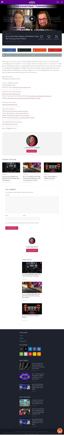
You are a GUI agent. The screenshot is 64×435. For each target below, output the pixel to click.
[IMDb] (34, 354)
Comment (7, 195)
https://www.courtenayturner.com (11, 94)
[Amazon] (39, 354)
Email (24, 215)
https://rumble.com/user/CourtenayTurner (18, 115)
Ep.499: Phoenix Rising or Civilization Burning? (50, 177)
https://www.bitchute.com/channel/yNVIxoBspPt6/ (21, 117)
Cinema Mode (56, 39)
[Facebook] (34, 349)
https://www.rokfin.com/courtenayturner (17, 111)
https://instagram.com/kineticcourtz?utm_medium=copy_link (24, 98)
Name (6, 215)
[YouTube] (30, 354)
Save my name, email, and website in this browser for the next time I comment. (23, 223)
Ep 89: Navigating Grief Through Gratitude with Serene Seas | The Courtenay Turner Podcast (38, 366)
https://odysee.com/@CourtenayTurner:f (17, 113)
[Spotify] (21, 354)
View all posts (31, 151)
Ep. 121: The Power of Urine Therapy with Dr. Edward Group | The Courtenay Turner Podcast (38, 376)
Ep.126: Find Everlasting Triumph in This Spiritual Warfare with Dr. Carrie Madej (37, 387)
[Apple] (26, 354)
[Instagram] (26, 349)
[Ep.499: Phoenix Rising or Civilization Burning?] (32, 308)
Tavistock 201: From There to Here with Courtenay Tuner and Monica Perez (38, 401)
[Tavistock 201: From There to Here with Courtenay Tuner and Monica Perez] (25, 402)
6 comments (34, 405)
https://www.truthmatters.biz (9, 104)
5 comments (34, 415)
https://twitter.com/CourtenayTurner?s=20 (40, 96)
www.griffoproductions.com (10, 124)
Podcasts (8, 34)
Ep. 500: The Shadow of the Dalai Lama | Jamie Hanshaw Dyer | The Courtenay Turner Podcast (32, 178)
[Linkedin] (39, 349)
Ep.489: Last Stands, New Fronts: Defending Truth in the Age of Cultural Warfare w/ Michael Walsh (38, 411)
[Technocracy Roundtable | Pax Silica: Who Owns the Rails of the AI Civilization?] (32, 267)
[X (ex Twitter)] (21, 349)
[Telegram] (30, 349)
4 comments (34, 426)
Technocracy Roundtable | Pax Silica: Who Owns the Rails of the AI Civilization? (10, 178)
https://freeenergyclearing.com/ (22, 87)
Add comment (41, 39)
